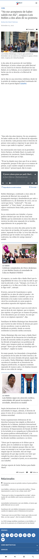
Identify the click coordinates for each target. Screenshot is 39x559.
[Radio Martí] (15, 556)
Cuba (3, 8)
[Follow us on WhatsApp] (20, 535)
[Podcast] (24, 556)
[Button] (30, 29)
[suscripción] (3, 539)
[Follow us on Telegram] (11, 535)
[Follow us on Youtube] (16, 535)
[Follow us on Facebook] (3, 535)
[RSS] (29, 535)
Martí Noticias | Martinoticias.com (16, 177)
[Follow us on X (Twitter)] (7, 535)
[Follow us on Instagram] (25, 535)
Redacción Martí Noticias (9, 22)
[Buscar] (33, 556)
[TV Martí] (6, 556)
